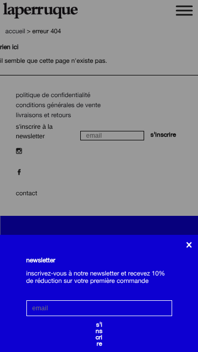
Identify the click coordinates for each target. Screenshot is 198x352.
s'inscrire (99, 326)
